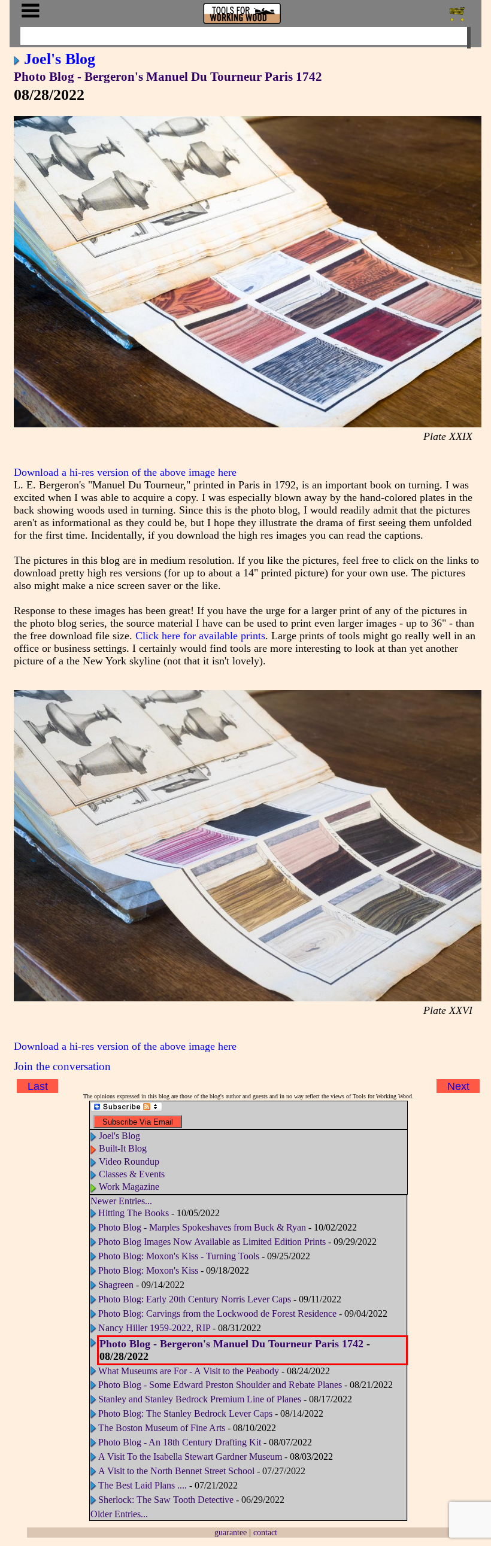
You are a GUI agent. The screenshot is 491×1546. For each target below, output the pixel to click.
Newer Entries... (121, 1201)
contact (265, 1532)
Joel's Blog (59, 59)
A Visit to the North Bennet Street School (176, 1471)
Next (458, 1086)
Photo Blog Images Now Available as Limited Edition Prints (212, 1242)
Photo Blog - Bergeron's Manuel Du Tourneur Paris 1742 (168, 76)
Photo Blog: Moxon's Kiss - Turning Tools (178, 1256)
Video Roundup (129, 1161)
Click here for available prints (200, 636)
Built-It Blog (123, 1148)
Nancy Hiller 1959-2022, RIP (154, 1328)
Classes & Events (132, 1174)
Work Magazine (129, 1186)
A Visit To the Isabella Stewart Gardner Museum (190, 1456)
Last (38, 1086)
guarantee (230, 1532)
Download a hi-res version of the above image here (125, 472)
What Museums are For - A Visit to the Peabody (188, 1371)
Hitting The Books (133, 1213)
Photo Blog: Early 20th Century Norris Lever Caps (194, 1299)
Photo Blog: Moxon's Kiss (148, 1270)
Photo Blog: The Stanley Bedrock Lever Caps (185, 1413)
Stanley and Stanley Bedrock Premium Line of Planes (199, 1399)
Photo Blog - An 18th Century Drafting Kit (179, 1442)
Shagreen (116, 1285)
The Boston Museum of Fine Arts (161, 1428)
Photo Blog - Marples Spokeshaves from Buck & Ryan (202, 1227)
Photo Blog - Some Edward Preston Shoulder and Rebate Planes (220, 1385)
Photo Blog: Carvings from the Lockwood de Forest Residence (218, 1313)
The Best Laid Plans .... (142, 1485)
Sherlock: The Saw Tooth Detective (166, 1500)
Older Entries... (119, 1514)
